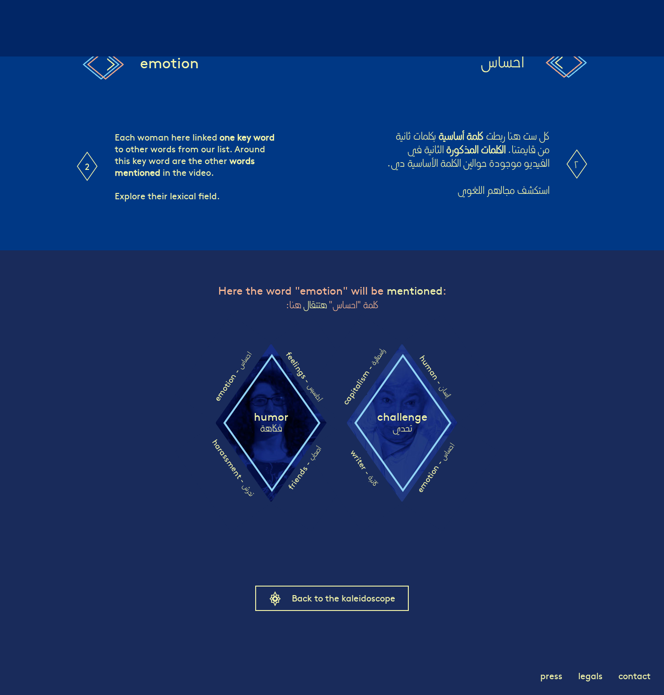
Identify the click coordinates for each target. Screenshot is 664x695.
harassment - (233, 467)
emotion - (232, 377)
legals (590, 675)
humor (271, 423)
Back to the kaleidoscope (343, 598)
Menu (21, 11)
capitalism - (363, 377)
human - (435, 376)
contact (634, 675)
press (551, 675)
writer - (364, 467)
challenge (402, 423)
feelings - (304, 376)
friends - (304, 468)
